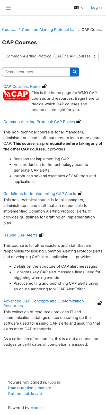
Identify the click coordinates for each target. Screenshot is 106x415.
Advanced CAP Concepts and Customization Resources (43, 303)
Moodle (37, 407)
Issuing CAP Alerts (20, 235)
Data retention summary (29, 388)
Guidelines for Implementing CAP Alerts (39, 193)
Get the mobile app (25, 393)
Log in (96, 7)
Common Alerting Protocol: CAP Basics (39, 121)
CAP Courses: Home (22, 86)
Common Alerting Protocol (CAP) (49, 29)
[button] (79, 7)
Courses (9, 29)
